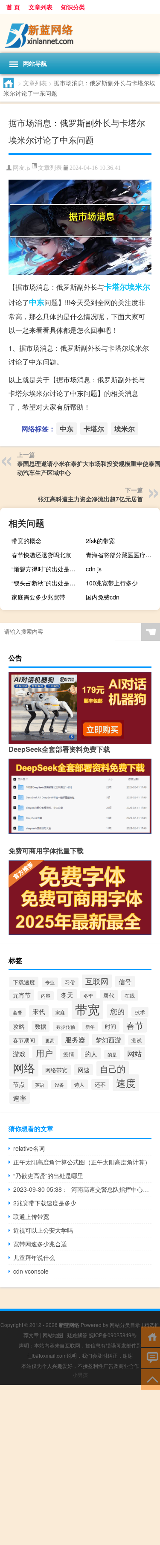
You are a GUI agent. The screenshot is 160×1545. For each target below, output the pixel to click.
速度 (126, 1083)
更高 (50, 1040)
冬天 (67, 994)
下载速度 (24, 982)
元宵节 (22, 995)
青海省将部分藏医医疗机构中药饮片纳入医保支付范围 (122, 554)
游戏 (19, 1053)
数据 (40, 1026)
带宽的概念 (26, 540)
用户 (44, 1053)
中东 (36, 302)
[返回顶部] (150, 1378)
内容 (45, 995)
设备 (59, 1084)
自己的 (112, 1068)
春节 (134, 1025)
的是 (112, 1054)
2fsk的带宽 (100, 540)
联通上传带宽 (31, 1216)
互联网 (96, 980)
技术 (140, 1011)
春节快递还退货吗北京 (41, 554)
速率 (19, 1098)
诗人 (79, 1084)
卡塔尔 (115, 286)
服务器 (75, 1039)
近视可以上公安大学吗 (43, 1230)
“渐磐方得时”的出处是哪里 (46, 568)
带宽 (87, 1009)
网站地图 (53, 1334)
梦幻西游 (108, 1039)
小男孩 (80, 1374)
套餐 (17, 1012)
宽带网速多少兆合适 (40, 1243)
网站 (134, 1053)
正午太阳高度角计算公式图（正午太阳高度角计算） (82, 1162)
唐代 (108, 995)
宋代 (38, 1011)
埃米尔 (138, 286)
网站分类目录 (125, 1324)
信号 (125, 981)
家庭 (60, 1012)
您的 (117, 1011)
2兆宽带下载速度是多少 (44, 1203)
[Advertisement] (80, 1465)
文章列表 (40, 7)
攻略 (19, 1026)
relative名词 (29, 1148)
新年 (90, 1026)
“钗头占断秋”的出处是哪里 (46, 583)
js (28, 168)
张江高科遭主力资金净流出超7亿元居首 (90, 499)
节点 (19, 1084)
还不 (100, 1084)
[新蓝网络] (80, 33)
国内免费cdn (102, 597)
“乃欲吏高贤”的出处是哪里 (48, 1175)
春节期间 (24, 1040)
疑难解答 (77, 1334)
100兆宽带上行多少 (112, 583)
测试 (136, 1040)
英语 (39, 1085)
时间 (110, 1026)
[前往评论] (150, 1357)
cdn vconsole (31, 1271)
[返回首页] (150, 1336)
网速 (84, 1069)
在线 (130, 995)
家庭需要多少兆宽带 (38, 597)
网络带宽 (56, 1070)
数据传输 (65, 1026)
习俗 (70, 982)
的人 (90, 1053)
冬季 (88, 995)
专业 (50, 982)
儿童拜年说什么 (34, 1257)
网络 (24, 1067)
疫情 (68, 1054)
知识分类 (73, 7)
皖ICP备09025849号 (113, 1334)
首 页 (13, 7)
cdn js (94, 568)
